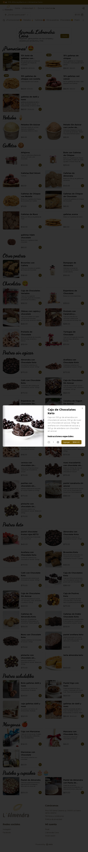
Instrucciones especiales (60, 436)
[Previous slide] (4, 426)
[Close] (82, 408)
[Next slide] (42, 426)
